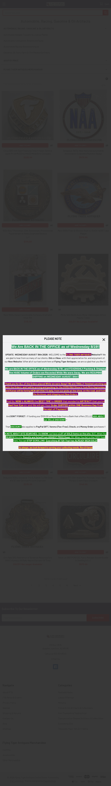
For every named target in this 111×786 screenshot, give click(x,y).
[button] (103, 339)
